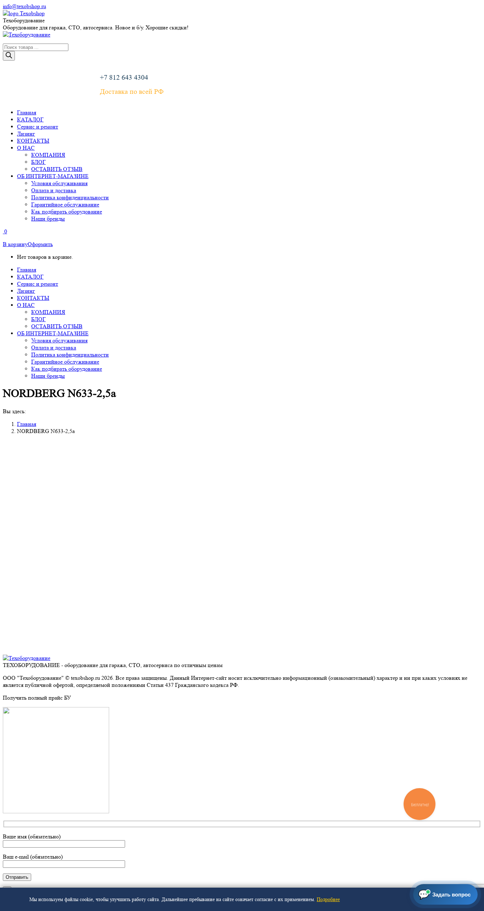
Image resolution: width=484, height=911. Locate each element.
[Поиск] (9, 56)
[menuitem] (26, 112)
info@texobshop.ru (24, 6)
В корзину (15, 244)
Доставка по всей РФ (132, 92)
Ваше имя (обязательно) (32, 836)
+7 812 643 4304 (124, 77)
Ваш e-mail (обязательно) (33, 856)
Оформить (40, 244)
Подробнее (328, 899)
